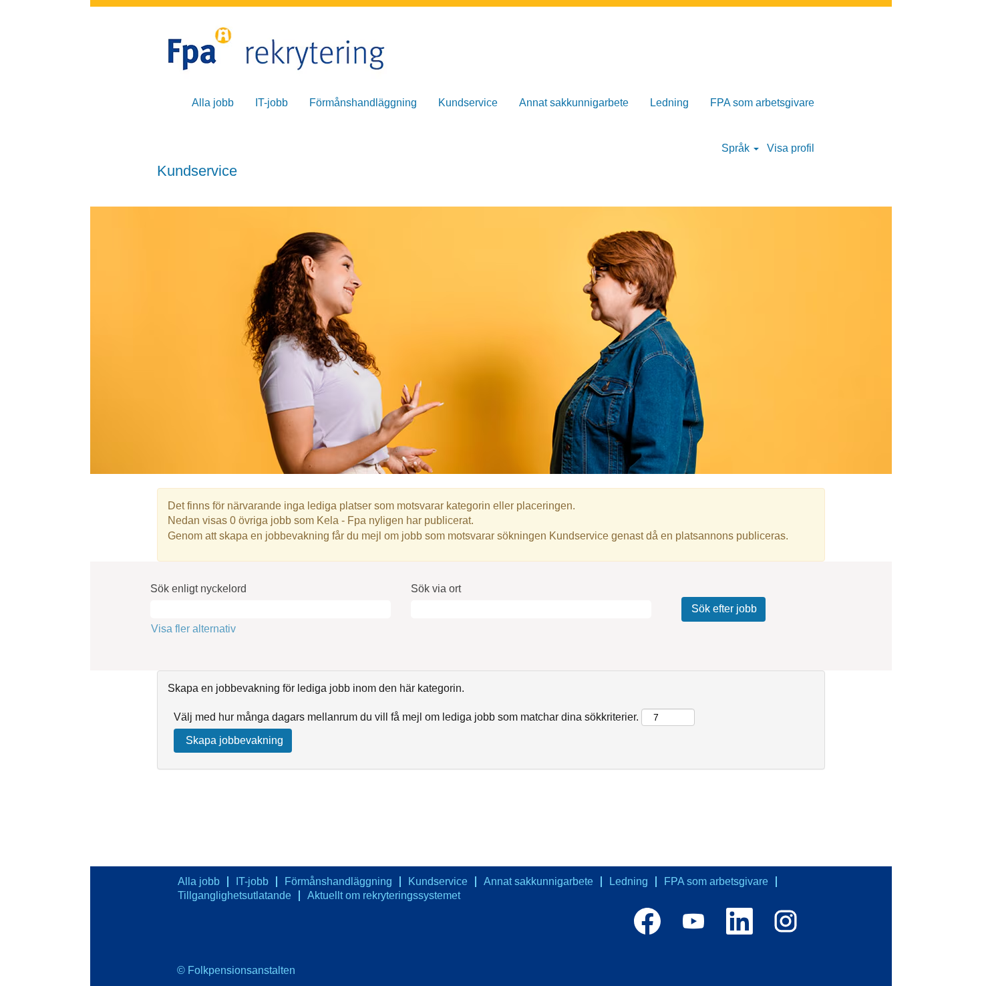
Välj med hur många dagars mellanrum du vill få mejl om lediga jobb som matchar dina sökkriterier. (406, 717)
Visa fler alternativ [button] (193, 628)
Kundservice (468, 102)
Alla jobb (213, 102)
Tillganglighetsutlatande (234, 895)
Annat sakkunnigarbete (574, 102)
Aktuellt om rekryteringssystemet (383, 895)
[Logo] (284, 50)
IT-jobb (271, 102)
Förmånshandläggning (363, 102)
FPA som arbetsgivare (762, 102)
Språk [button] (736, 148)
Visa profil (790, 148)
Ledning (669, 102)
